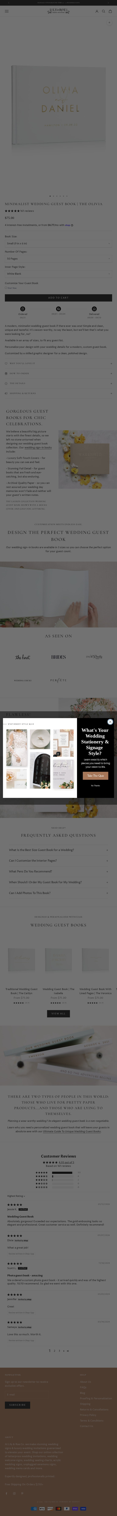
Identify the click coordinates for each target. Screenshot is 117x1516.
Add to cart (58, 297)
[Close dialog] (110, 721)
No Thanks (95, 786)
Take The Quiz (95, 775)
